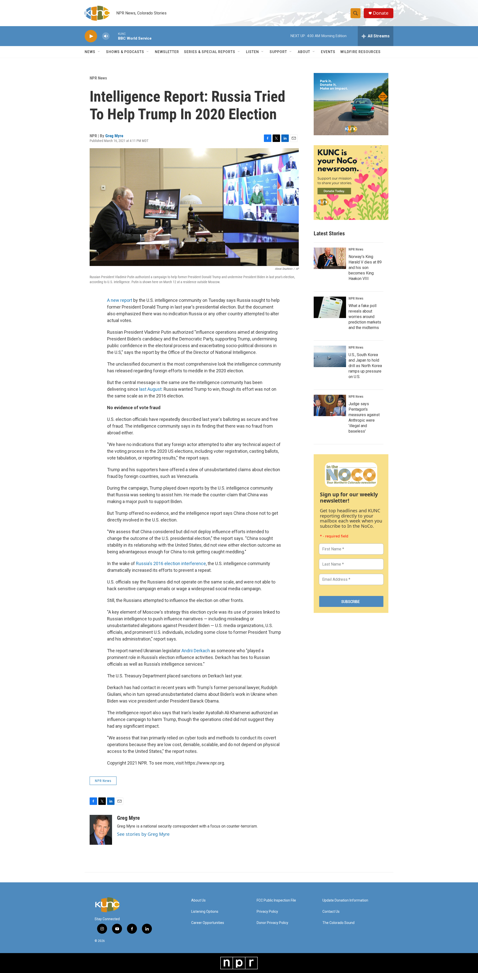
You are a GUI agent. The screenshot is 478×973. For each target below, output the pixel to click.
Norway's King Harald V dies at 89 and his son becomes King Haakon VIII (365, 267)
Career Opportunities (207, 923)
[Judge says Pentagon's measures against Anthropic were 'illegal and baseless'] (330, 405)
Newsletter (167, 52)
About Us (198, 900)
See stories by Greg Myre (143, 834)
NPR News (98, 77)
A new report (119, 300)
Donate (380, 13)
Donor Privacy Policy (272, 923)
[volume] (106, 36)
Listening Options (204, 911)
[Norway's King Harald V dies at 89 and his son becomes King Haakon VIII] (330, 258)
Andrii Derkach (195, 650)
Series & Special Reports (209, 52)
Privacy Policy (267, 911)
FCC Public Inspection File (276, 900)
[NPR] (239, 963)
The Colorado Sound (338, 923)
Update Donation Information (345, 900)
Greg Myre (114, 135)
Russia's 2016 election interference (171, 563)
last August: (151, 389)
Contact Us (331, 911)
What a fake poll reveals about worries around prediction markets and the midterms (365, 316)
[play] (91, 36)
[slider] (114, 36)
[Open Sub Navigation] (99, 52)
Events (328, 52)
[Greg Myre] (101, 830)
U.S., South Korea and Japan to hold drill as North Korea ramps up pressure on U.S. (365, 365)
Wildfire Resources (360, 52)
